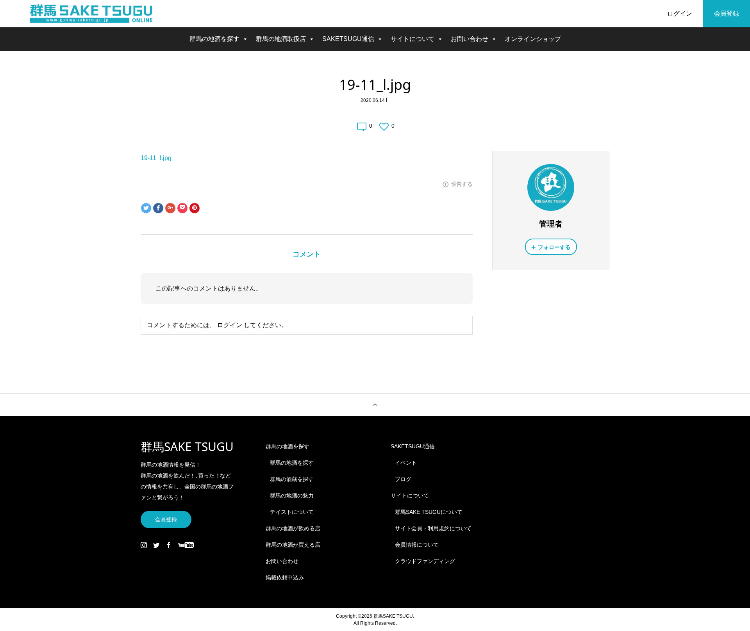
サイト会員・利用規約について (433, 528)
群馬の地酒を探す (214, 39)
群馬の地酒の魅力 (292, 495)
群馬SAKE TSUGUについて (428, 512)
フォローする (554, 247)
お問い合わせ (469, 39)
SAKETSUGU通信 (348, 39)
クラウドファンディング (425, 561)
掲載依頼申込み (285, 577)
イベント (406, 463)
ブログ (403, 479)
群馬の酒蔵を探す (292, 479)
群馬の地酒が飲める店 (293, 528)
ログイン (679, 13)
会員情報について (417, 545)
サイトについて (412, 39)
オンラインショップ (533, 39)
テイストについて (292, 512)
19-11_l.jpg (156, 158)
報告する (462, 184)
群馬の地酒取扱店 (281, 39)
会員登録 (726, 13)
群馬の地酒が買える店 (293, 545)
